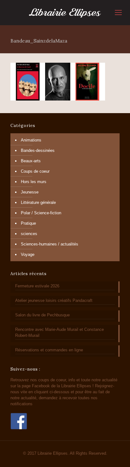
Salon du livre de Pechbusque (42, 315)
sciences (29, 233)
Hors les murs (33, 181)
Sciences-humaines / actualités (49, 244)
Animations (31, 140)
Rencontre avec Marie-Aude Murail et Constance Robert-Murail (59, 332)
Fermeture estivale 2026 (37, 286)
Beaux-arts (31, 161)
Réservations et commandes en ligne (49, 350)
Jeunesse (29, 192)
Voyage (27, 254)
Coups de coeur (35, 171)
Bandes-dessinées (38, 150)
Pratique (28, 223)
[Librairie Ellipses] (65, 12)
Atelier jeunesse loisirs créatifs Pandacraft (53, 300)
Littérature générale (38, 202)
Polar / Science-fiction (41, 212)
